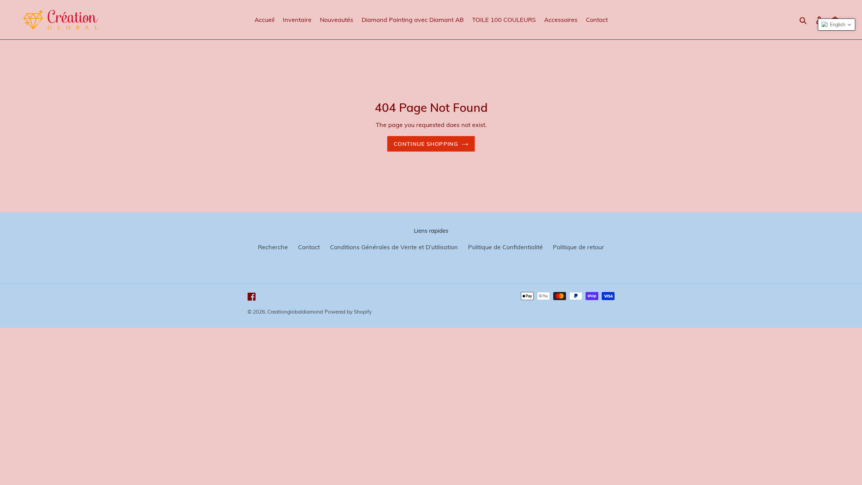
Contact (309, 247)
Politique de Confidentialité (505, 247)
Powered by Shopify (348, 312)
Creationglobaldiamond (295, 312)
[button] (836, 24)
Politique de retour (578, 247)
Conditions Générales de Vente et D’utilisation (394, 247)
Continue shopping (426, 143)
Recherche (273, 247)
